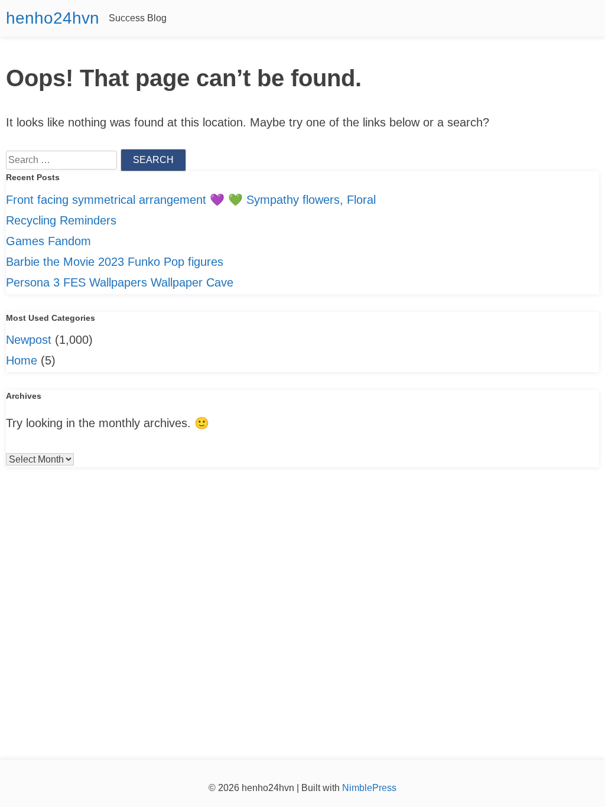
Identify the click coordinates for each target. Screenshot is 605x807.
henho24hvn (52, 18)
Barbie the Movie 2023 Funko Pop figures (114, 261)
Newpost (28, 339)
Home (21, 360)
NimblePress (368, 788)
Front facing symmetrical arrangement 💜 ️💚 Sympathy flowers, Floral (191, 199)
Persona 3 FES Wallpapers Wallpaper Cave (119, 282)
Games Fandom (48, 241)
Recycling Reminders (61, 220)
